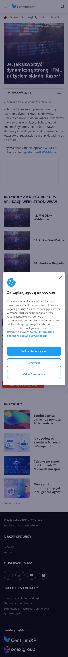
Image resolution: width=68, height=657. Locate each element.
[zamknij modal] (60, 277)
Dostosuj (34, 362)
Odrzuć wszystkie (34, 374)
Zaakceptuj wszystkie (34, 351)
